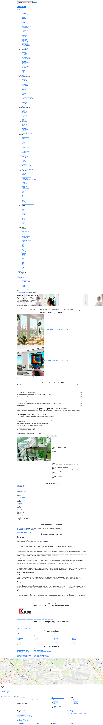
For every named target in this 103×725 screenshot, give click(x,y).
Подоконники (25, 85)
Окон (23, 108)
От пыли (23, 70)
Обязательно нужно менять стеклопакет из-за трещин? (28, 531)
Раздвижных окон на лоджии (28, 98)
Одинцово (56, 642)
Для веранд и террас (26, 57)
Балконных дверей (26, 188)
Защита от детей (25, 231)
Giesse (23, 242)
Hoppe (64, 625)
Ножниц (23, 187)
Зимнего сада (25, 86)
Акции (19, 9)
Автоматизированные (26, 26)
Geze (23, 244)
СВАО (37, 639)
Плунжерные (24, 25)
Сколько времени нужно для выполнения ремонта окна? (29, 527)
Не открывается (25, 151)
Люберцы (74, 639)
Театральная (21, 642)
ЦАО (37, 637)
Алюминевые (24, 36)
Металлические (25, 47)
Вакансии (24, 286)
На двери (24, 50)
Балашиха (74, 640)
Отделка (23, 143)
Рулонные (24, 18)
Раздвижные (24, 23)
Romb (80, 625)
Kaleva (23, 200)
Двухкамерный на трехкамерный (29, 168)
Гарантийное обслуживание (24, 715)
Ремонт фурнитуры (26, 236)
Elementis (24, 254)
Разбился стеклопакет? (27, 153)
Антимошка (24, 32)
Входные (24, 61)
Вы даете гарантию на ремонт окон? (24, 532)
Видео (19, 276)
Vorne (23, 263)
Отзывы (23, 285)
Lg (25, 619)
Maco (23, 196)
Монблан (24, 201)
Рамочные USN (25, 14)
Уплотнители (24, 77)
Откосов (23, 95)
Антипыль (24, 40)
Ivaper (31, 619)
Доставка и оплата (26, 281)
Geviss (50, 625)
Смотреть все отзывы (51, 603)
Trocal (23, 217)
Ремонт (23, 159)
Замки (23, 106)
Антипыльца (24, 39)
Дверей (23, 99)
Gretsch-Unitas (25, 251)
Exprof (23, 223)
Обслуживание (25, 81)
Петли (23, 101)
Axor (23, 241)
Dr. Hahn (23, 257)
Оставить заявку (21, 719)
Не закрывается (25, 150)
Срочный (24, 79)
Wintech (23, 226)
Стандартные (76, 699)
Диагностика (24, 80)
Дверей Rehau (25, 202)
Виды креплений (25, 287)
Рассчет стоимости (57, 706)
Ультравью (24, 37)
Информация (21, 277)
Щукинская (20, 640)
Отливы (23, 175)
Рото (23, 197)
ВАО (37, 640)
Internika (24, 255)
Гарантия (24, 282)
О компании (24, 280)
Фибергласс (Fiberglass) (27, 41)
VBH (29, 628)
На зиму (23, 182)
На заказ (23, 71)
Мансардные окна (26, 63)
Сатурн (18, 628)
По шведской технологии (27, 133)
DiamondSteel (25, 48)
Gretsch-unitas (59, 625)
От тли (23, 68)
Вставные (24, 16)
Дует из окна (24, 152)
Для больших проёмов (26, 74)
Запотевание (24, 102)
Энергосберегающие (26, 157)
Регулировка (24, 111)
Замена (23, 232)
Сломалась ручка (25, 147)
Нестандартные (25, 27)
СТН (23, 259)
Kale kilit (73, 625)
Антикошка (24, 35)
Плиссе (23, 22)
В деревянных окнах (26, 164)
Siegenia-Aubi (24, 266)
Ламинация (24, 173)
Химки (55, 639)
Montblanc (24, 213)
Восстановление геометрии (28, 204)
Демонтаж (24, 90)
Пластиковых (24, 183)
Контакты (20, 290)
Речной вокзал (21, 637)
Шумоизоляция (25, 88)
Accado (18, 625)
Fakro (28, 619)
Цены (19, 271)
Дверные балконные (26, 58)
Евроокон (24, 89)
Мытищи (73, 638)
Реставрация (24, 125)
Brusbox (23, 192)
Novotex (23, 214)
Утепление (24, 93)
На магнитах (24, 59)
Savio (23, 268)
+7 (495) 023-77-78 (5, 690)
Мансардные (24, 84)
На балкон (24, 52)
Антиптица (24, 34)
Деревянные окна (25, 66)
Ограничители (25, 83)
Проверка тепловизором (27, 97)
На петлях (24, 28)
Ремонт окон (21, 75)
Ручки (23, 229)
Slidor (46, 619)
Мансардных (24, 186)
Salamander (24, 215)
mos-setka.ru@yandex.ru (7, 692)
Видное (73, 642)
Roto (23, 245)
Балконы (24, 135)
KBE (22, 195)
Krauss (23, 219)
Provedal (23, 199)
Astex (22, 625)
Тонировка (24, 94)
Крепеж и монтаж (22, 714)
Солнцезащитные (25, 44)
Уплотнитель (24, 124)
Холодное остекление (26, 162)
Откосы (23, 174)
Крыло (23, 17)
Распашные (24, 21)
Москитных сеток (25, 104)
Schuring (24, 269)
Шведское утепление (26, 132)
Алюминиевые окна (26, 65)
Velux (23, 224)
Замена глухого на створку (27, 169)
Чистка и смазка (25, 235)
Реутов (55, 637)
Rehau (23, 191)
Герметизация (25, 156)
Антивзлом (24, 228)
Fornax (23, 249)
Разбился (24, 161)
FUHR (23, 250)
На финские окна (25, 72)
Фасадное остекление (26, 165)
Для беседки (24, 56)
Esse (41, 625)
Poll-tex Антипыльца (26, 45)
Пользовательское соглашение (25, 716)
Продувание (24, 92)
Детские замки (25, 178)
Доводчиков (24, 103)
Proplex (23, 220)
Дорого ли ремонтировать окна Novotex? (25, 529)
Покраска (24, 128)
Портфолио (24, 284)
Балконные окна (25, 137)
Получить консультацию (23, 720)
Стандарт (24, 31)
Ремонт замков (25, 237)
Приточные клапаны (26, 177)
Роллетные (55, 702)
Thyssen (23, 218)
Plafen (35, 619)
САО (37, 638)
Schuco (23, 120)
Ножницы (24, 239)
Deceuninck (19, 619)
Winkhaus (24, 253)
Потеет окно (24, 148)
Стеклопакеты (25, 116)
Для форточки (25, 54)
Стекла (23, 142)
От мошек (24, 67)
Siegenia (26, 628)
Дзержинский (74, 637)
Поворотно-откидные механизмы (29, 179)
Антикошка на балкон (26, 62)
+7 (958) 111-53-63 (5, 691)
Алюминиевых (25, 184)
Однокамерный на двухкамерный (29, 166)
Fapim (23, 258)
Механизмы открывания (27, 240)
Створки (23, 160)
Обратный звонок (22, 718)
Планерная (20, 638)
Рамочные (24, 13)
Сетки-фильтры (25, 43)
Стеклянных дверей (26, 117)
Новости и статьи (25, 289)
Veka (23, 193)
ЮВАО (37, 642)
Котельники (56, 640)
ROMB (23, 267)
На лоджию (24, 53)
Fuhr (48, 625)
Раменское (56, 638)
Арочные (24, 19)
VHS (23, 264)
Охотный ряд (21, 639)
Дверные (55, 703)
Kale (23, 262)
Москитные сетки (22, 10)
